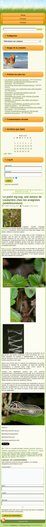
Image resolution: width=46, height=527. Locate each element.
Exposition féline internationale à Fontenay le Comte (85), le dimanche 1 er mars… (23, 190)
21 (28, 148)
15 (31, 146)
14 (28, 146)
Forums (23, 19)
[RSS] (3, 520)
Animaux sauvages (29, 448)
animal (41, 450)
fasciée (28, 454)
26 (23, 151)
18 (20, 148)
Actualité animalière (17, 448)
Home (23, 15)
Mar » (10, 153)
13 (25, 146)
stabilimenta (23, 455)
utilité (3, 457)
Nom (3, 486)
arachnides (8, 249)
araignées (5, 230)
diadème (13, 454)
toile (41, 455)
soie (17, 455)
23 (15, 151)
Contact (23, 22)
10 (18, 146)
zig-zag (13, 457)
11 (20, 146)
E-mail (4, 493)
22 (31, 148)
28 (28, 151)
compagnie (35, 452)
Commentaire (6, 467)
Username (8, 165)
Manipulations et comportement (17, 450)
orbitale (40, 454)
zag (6, 457)
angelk (27, 206)
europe (23, 454)
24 (18, 151)
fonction (35, 454)
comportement (6, 454)
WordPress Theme (25, 525)
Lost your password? (12, 184)
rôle (8, 455)
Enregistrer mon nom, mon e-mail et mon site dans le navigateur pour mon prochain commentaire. (22, 510)
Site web (4, 500)
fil (31, 454)
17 (18, 148)
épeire (18, 454)
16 (15, 148)
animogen (10, 452)
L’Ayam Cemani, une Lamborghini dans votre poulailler (23, 89)
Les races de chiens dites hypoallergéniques (19, 85)
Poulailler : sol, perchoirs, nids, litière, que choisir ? (21, 100)
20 (25, 148)
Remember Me (10, 178)
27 (25, 151)
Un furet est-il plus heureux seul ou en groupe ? (29, 193)
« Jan (5, 153)
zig (9, 457)
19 (23, 148)
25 (20, 151)
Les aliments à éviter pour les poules (17, 80)
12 (23, 146)
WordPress (14, 525)
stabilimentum (31, 455)
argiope (28, 452)
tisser (37, 455)
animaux (4, 452)
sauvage (13, 455)
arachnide (17, 452)
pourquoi (4, 455)
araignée (23, 452)
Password (8, 171)
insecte (11, 235)
